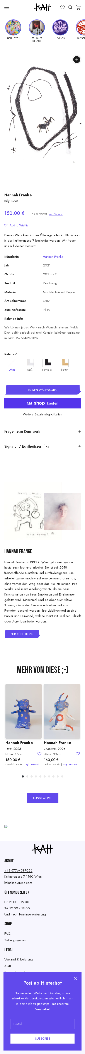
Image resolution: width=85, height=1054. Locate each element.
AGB (7, 966)
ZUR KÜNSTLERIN (22, 634)
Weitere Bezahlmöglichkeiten (42, 414)
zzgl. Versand (56, 214)
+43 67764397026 (18, 870)
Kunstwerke (42, 798)
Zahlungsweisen (15, 940)
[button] (16, 225)
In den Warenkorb (42, 390)
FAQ (7, 933)
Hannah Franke (18, 195)
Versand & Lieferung (18, 959)
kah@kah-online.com (18, 882)
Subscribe (42, 1038)
